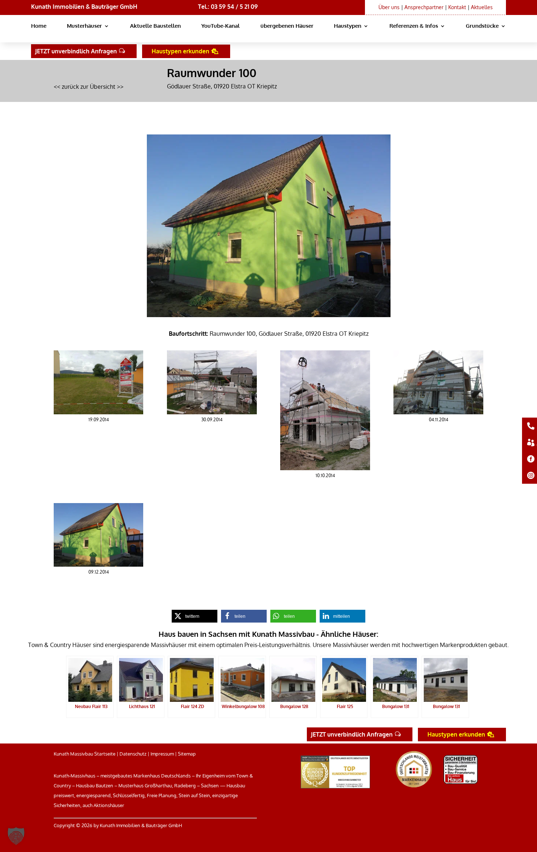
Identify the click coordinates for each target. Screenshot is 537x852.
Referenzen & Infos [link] (413, 26)
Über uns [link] (389, 7)
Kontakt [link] (457, 7)
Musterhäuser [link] (84, 26)
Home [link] (38, 26)
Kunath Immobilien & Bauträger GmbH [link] (84, 6)
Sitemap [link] (187, 754)
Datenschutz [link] (132, 754)
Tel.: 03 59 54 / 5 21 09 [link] (228, 6)
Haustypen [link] (347, 26)
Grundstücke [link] (482, 26)
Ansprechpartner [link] (423, 7)
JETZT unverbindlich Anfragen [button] (76, 51)
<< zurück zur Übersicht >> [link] (88, 86)
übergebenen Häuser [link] (286, 26)
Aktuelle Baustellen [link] (155, 26)
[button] (16, 836)
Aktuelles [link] (482, 7)
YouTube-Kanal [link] (220, 26)
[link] (98, 412)
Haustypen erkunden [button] (180, 51)
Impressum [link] (162, 754)
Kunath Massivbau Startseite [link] (84, 754)
